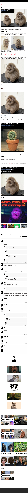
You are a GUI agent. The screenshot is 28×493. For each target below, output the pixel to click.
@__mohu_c (4, 53)
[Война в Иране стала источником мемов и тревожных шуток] (20, 420)
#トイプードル (15, 53)
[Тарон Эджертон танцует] (14, 396)
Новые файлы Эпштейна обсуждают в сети (20, 467)
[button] (24, 1)
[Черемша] (14, 405)
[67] (14, 387)
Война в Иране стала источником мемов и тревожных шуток (19, 426)
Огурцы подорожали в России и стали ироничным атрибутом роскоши (20, 453)
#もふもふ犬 (9, 54)
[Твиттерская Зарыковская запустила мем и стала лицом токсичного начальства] (7, 461)
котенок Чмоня (10, 163)
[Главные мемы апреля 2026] (7, 420)
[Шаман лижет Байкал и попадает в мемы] (7, 447)
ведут (3, 34)
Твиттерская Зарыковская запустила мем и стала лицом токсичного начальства (7, 468)
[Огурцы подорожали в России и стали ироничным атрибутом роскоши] (20, 447)
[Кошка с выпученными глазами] (14, 378)
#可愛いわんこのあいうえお (9, 53)
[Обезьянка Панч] (20, 434)
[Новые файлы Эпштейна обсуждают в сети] (20, 461)
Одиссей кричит (9, 373)
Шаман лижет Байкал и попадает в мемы (6, 453)
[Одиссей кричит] (14, 369)
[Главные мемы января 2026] (7, 475)
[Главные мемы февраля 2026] (7, 434)
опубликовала (18, 83)
